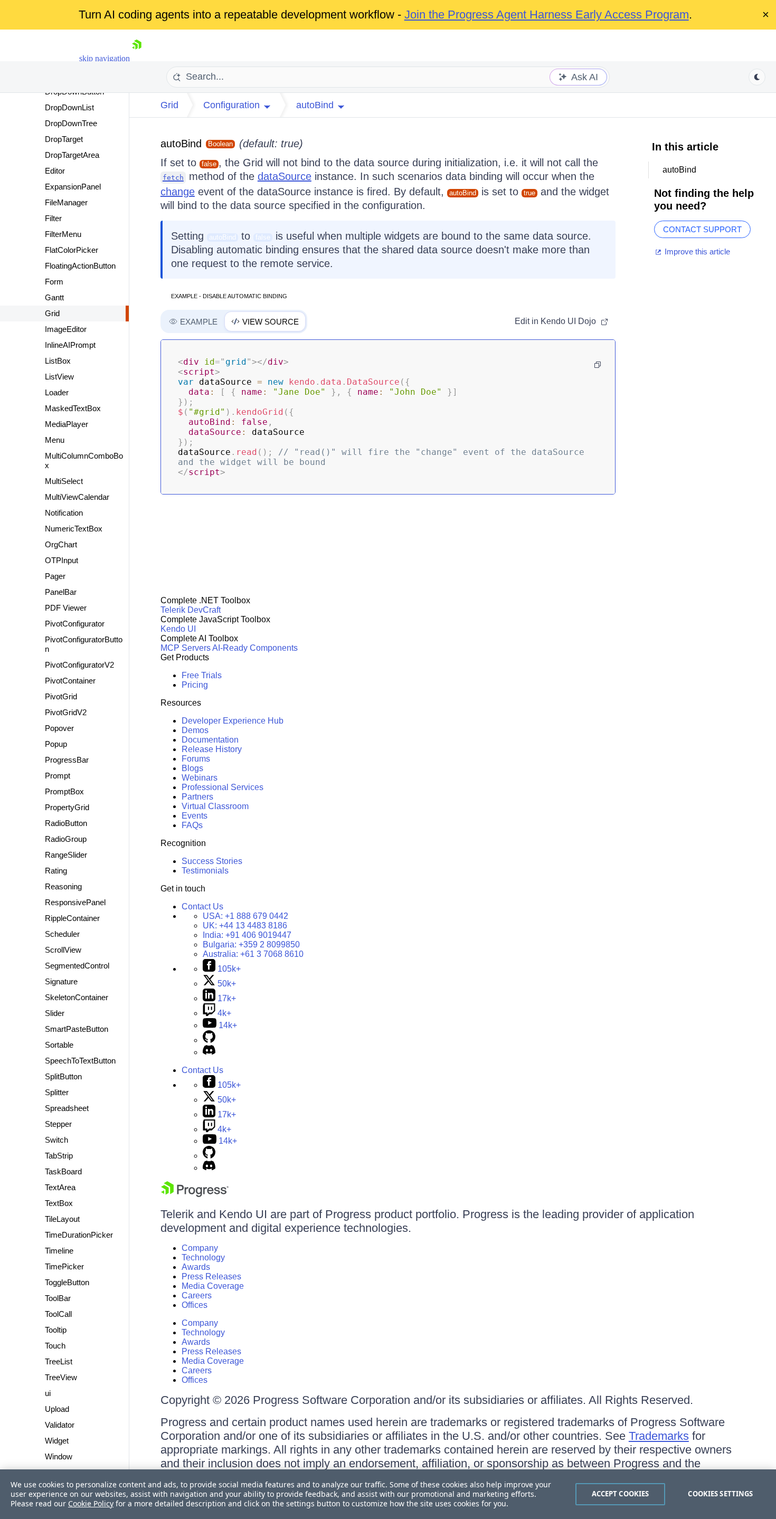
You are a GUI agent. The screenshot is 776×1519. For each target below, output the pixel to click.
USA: (245, 916)
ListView (59, 376)
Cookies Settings (720, 1493)
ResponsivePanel (75, 902)
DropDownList (69, 107)
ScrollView (63, 949)
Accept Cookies (620, 1493)
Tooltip (56, 1329)
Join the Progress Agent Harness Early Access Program (546, 14)
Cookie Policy (90, 1503)
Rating (56, 870)
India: (247, 935)
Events (194, 815)
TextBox (59, 1203)
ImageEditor (66, 329)
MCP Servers (185, 647)
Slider (54, 1013)
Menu (54, 439)
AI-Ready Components (255, 647)
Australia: (253, 954)
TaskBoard (63, 1171)
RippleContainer (72, 918)
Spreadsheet (67, 1108)
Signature (61, 981)
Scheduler (62, 933)
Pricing (195, 684)
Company (200, 1247)
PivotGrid (61, 696)
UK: (245, 925)
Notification (64, 512)
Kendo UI (178, 628)
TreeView (61, 1377)
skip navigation (104, 58)
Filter (53, 218)
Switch (56, 1139)
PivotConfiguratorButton (83, 644)
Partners (197, 796)
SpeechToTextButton (80, 1060)
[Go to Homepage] (136, 58)
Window (58, 1456)
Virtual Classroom (215, 806)
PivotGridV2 (66, 712)
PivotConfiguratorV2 (79, 664)
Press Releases (211, 1276)
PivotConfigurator (75, 623)
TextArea (60, 1187)
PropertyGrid (67, 807)
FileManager (66, 202)
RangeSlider (66, 854)
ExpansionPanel (73, 186)
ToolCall (58, 1313)
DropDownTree (71, 123)
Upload (57, 1408)
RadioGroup (66, 838)
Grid (52, 313)
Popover (59, 728)
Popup (56, 743)
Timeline (59, 1250)
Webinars (199, 777)
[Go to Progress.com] (194, 1194)
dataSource (284, 176)
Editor (55, 170)
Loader (57, 392)
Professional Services (222, 787)
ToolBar (58, 1298)
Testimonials (205, 870)
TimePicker (64, 1266)
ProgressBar (67, 759)
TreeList (58, 1361)
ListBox (58, 360)
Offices (194, 1304)
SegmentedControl (77, 965)
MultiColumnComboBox (84, 460)
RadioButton (66, 823)
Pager (55, 576)
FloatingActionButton (80, 265)
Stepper (58, 1123)
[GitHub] (209, 1040)
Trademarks (659, 1435)
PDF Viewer (66, 607)
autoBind (181, 143)
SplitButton (63, 1076)
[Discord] (209, 1052)
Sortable (59, 1044)
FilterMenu (63, 234)
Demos (195, 730)
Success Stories (212, 861)
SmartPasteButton (76, 1028)
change (177, 191)
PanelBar (61, 591)
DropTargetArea (72, 154)
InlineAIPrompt (70, 344)
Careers (197, 1295)
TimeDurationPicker (79, 1234)
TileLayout (62, 1218)
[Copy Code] (597, 364)
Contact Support (702, 229)
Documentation (210, 739)
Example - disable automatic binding (229, 296)
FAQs (192, 825)
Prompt (57, 775)
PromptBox (64, 791)
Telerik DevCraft (190, 609)
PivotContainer (70, 680)
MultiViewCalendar (77, 496)
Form (54, 281)
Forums (196, 758)
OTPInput (61, 560)
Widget (57, 1440)
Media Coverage (213, 1285)
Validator (59, 1424)
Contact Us (202, 906)
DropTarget (64, 139)
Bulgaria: (251, 944)
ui (48, 1393)
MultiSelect (64, 481)
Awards (196, 1266)
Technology (203, 1257)
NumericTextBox (73, 528)
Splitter (57, 1092)
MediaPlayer (66, 424)
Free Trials (202, 675)
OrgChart (61, 544)
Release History (212, 749)
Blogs (192, 768)
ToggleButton (67, 1282)
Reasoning (63, 886)
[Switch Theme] (757, 77)
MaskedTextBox (73, 408)
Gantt (54, 297)
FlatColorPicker (71, 249)
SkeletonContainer (76, 997)
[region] (388, 1494)
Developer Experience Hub (232, 720)
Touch (55, 1345)
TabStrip (59, 1155)
